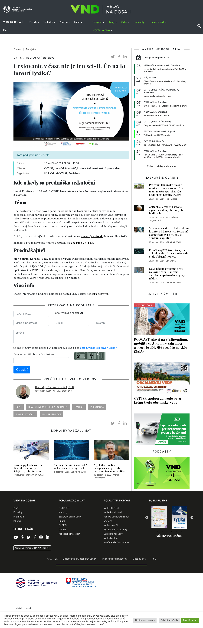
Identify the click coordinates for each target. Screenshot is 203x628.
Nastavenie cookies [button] (145, 620)
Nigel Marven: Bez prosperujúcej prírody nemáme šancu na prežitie (109, 468)
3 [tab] (167, 531)
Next (191, 517)
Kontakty (17, 512)
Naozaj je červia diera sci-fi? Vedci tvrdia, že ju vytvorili (70, 466)
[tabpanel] (159, 517)
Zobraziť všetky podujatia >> (161, 166)
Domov (17, 49)
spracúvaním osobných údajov (98, 347)
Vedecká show (111, 538)
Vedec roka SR (111, 525)
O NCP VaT (64, 508)
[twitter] (113, 57)
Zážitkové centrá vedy (70, 516)
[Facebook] (35, 537)
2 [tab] (162, 531)
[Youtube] (15, 537)
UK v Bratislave (51, 414)
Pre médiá (18, 516)
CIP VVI (62, 529)
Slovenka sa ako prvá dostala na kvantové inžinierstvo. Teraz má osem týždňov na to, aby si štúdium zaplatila (169, 233)
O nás (16, 508)
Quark (62, 521)
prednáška (97, 407)
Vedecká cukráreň (98, 293)
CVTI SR (79, 407)
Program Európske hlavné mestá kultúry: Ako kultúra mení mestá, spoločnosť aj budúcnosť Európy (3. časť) (166, 189)
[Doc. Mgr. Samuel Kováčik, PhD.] (23, 391)
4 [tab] (171, 531)
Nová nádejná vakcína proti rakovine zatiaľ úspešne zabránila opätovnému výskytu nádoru (168, 273)
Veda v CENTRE (111, 508)
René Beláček (172, 199)
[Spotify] (22, 537)
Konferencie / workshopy (116, 542)
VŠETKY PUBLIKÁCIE (169, 535)
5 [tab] (176, 531)
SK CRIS (63, 525)
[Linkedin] (47, 537)
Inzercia (17, 521)
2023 (18, 407)
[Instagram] (41, 537)
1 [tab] (157, 531)
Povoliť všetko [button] (190, 620)
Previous (146, 517)
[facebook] (119, 57)
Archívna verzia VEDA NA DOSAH (32, 548)
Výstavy (108, 521)
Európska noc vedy (113, 534)
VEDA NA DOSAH (36, 475)
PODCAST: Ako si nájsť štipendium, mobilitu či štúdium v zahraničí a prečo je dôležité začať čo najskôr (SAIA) (161, 345)
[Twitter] (29, 537)
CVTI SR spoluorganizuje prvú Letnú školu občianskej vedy (157, 400)
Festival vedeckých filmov (116, 516)
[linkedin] (125, 57)
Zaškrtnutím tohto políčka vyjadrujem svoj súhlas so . (67, 347)
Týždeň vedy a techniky (115, 529)
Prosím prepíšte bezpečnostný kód (34, 354)
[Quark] (179, 517)
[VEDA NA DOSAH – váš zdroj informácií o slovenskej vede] (100, 9)
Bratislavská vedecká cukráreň (48, 407)
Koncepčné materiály (69, 534)
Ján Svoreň (171, 261)
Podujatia (31, 49)
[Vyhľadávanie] (199, 26)
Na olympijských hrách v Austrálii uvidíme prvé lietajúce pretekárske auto (28, 468)
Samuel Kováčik (25, 414)
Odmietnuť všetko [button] (170, 620)
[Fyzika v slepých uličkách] (159, 517)
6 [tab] (181, 531)
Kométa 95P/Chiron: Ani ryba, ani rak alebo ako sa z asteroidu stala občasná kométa (169, 253)
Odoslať (22, 370)
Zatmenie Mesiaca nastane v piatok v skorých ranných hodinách (166, 210)
